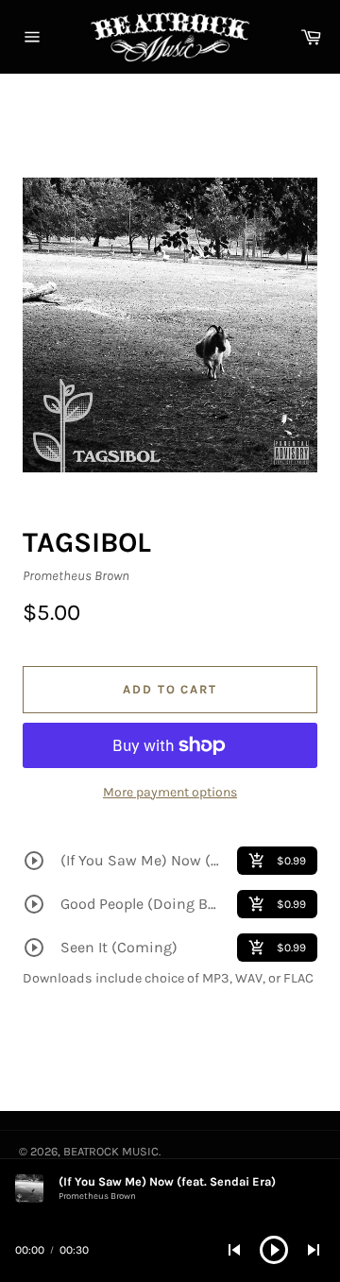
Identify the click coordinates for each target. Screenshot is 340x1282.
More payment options (170, 792)
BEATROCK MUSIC (111, 1151)
